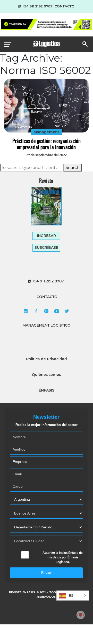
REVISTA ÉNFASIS (22, 592)
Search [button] (72, 167)
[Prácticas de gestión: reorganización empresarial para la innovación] (46, 106)
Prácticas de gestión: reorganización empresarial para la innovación (46, 144)
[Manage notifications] (81, 615)
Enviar (46, 572)
